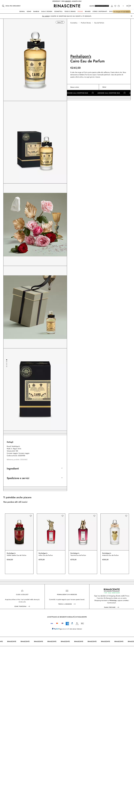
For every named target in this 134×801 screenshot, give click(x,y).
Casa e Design (46, 11)
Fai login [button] (45, 16)
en (127, 6)
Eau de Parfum (99, 23)
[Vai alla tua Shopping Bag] (118, 6)
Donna (22, 11)
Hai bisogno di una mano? (121, 12)
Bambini (36, 11)
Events (112, 11)
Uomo (29, 11)
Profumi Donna (86, 23)
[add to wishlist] (62, 22)
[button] (112, 6)
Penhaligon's (80, 56)
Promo (80, 11)
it (130, 6)
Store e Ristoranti (100, 11)
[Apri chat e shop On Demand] (112, 590)
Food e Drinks (70, 11)
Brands (88, 11)
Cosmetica (58, 11)
